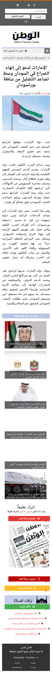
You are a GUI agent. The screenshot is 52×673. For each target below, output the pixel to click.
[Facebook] (34, 5)
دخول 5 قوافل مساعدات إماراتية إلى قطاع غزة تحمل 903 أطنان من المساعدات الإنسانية (26, 496)
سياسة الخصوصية (17, 667)
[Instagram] (17, 5)
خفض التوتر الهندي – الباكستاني (25, 613)
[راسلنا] (26, 21)
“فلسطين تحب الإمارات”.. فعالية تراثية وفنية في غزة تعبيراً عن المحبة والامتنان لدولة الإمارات (26, 437)
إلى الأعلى (25, 648)
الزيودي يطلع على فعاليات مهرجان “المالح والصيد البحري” (27, 466)
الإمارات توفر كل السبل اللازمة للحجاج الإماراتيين (26, 618)
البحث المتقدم (18, 16)
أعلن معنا (17, 663)
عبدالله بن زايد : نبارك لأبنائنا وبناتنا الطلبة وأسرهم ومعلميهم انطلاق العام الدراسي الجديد (27, 347)
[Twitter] (28, 5)
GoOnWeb (30, 658)
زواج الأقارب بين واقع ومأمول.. (26, 633)
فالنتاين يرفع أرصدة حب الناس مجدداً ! (26, 623)
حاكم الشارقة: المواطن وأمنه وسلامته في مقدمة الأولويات (26, 628)
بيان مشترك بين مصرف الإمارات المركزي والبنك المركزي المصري (27, 375)
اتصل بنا (33, 667)
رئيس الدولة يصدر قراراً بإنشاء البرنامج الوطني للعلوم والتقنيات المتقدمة (28, 405)
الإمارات (44, 94)
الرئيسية (33, 663)
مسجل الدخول (25, 511)
